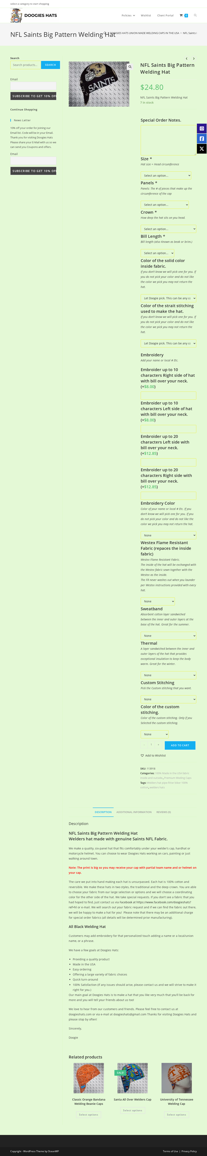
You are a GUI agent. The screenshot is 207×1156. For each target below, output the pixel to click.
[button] (130, 67)
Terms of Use (170, 1151)
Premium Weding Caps (177, 778)
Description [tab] (103, 812)
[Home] (105, 33)
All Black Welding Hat (87, 926)
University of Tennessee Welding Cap (176, 1102)
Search (14, 58)
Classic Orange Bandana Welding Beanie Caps (88, 1102)
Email (14, 79)
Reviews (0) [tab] (163, 812)
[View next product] (194, 59)
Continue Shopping (23, 109)
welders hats (157, 787)
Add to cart (180, 745)
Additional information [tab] (134, 812)
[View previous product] (187, 59)
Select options (88, 1114)
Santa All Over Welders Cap (132, 1099)
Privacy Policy (189, 1151)
